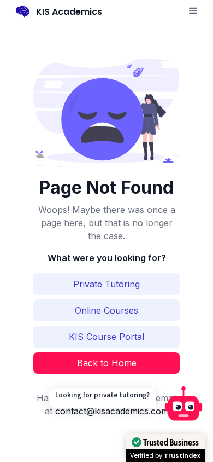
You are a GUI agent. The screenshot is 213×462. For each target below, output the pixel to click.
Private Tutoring (106, 284)
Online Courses (106, 310)
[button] (193, 11)
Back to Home (107, 362)
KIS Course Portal (106, 336)
